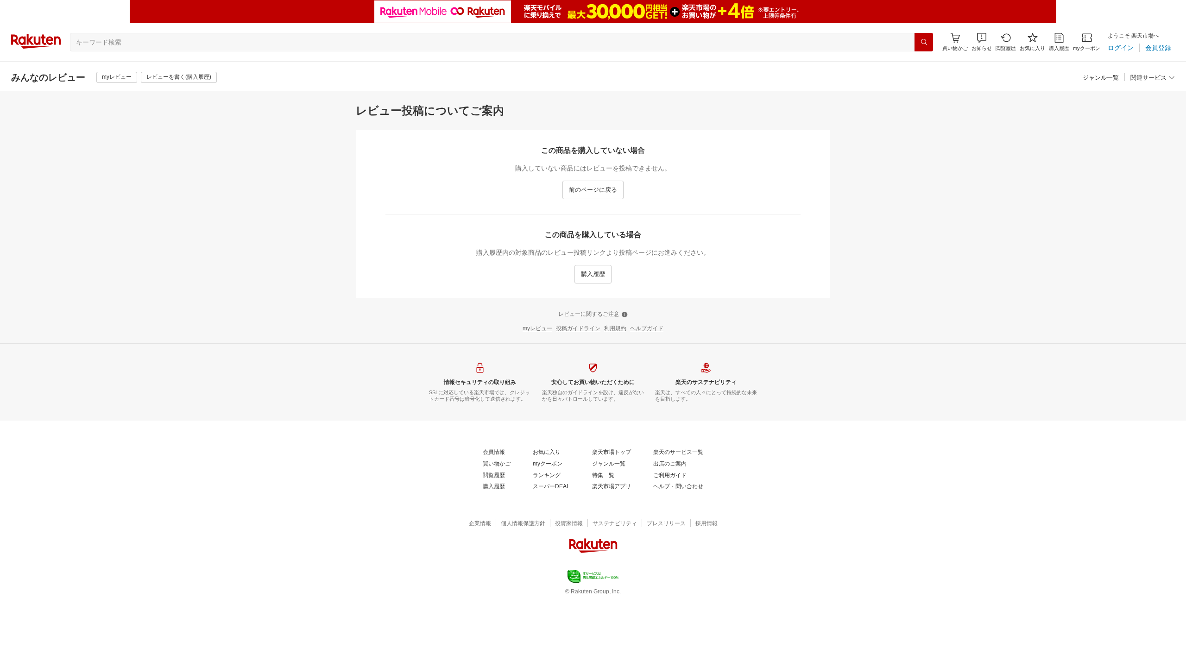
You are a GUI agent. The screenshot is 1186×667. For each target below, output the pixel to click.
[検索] (924, 42)
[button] (982, 41)
